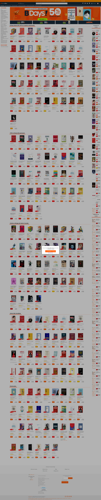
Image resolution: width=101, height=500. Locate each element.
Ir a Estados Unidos (50, 251)
